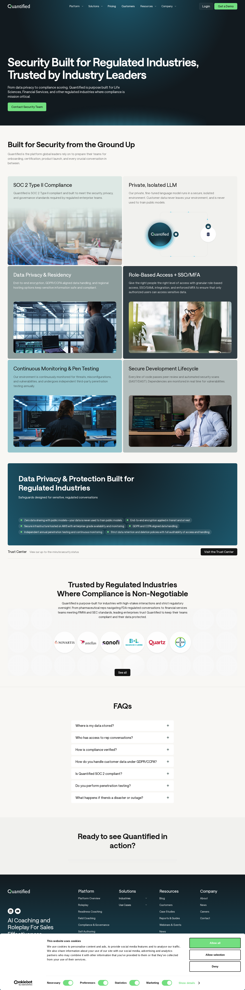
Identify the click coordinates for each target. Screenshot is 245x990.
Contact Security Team (27, 106)
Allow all (215, 942)
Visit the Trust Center (219, 551)
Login (206, 6)
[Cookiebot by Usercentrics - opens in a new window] (23, 983)
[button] (76, 6)
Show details (187, 982)
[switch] (103, 983)
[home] (36, 6)
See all (122, 672)
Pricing (112, 6)
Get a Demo (226, 6)
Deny (215, 966)
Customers (128, 6)
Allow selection (215, 954)
